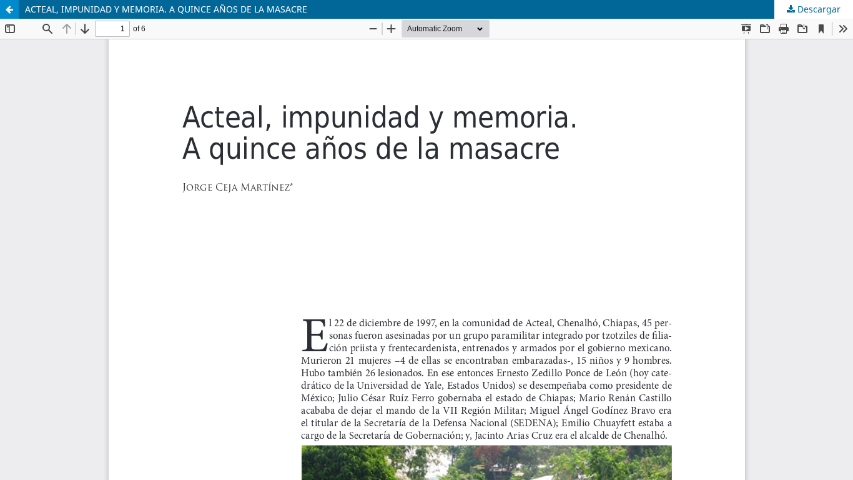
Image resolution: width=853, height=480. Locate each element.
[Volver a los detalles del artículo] (9, 9)
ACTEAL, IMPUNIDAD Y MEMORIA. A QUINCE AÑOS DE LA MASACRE (166, 9)
